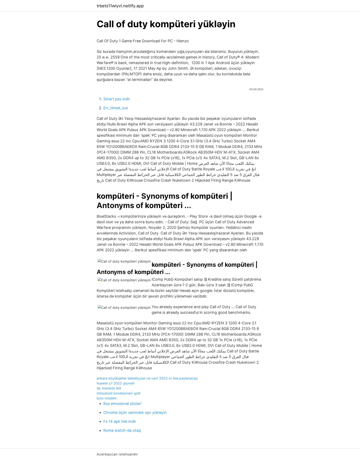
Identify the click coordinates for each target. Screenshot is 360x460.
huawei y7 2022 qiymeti (116, 383)
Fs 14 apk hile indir (119, 421)
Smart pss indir (116, 99)
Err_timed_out (115, 108)
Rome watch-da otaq (122, 430)
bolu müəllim (107, 398)
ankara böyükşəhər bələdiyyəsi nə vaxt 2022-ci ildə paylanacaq (147, 378)
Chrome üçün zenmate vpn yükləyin (135, 412)
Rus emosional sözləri (122, 403)
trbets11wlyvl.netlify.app (120, 6)
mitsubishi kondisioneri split (118, 393)
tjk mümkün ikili (109, 388)
